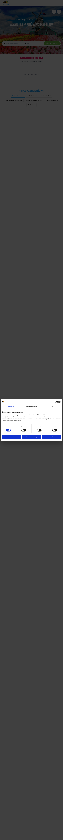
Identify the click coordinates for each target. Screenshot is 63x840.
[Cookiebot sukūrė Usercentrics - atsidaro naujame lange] (54, 402)
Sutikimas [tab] (11, 406)
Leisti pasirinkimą (31, 437)
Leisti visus (51, 437)
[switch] (23, 430)
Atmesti (11, 437)
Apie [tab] (52, 406)
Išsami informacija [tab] (31, 406)
